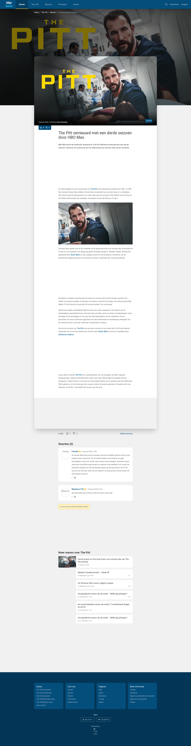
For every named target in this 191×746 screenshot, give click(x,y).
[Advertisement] (95, 35)
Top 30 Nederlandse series (45, 699)
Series (22, 4)
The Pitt (44, 12)
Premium (62, 4)
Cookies (133, 690)
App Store (88, 719)
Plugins (132, 702)
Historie (70, 696)
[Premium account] (80, 451)
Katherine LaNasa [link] (66, 335)
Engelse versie (73, 702)
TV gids (101, 699)
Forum (76, 4)
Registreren (174, 4)
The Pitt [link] (94, 189)
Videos (101, 702)
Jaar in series (41, 705)
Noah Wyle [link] (75, 255)
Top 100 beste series (43, 690)
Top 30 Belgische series (44, 702)
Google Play (105, 719)
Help (100, 690)
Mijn (9, 4)
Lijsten (101, 693)
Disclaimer (133, 693)
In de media (72, 699)
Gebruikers (102, 696)
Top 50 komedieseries (44, 693)
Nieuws (48, 4)
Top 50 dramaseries (43, 696)
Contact (70, 690)
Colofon (70, 693)
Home (36, 12)
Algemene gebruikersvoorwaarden (142, 696)
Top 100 (34, 4)
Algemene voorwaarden (138, 699)
